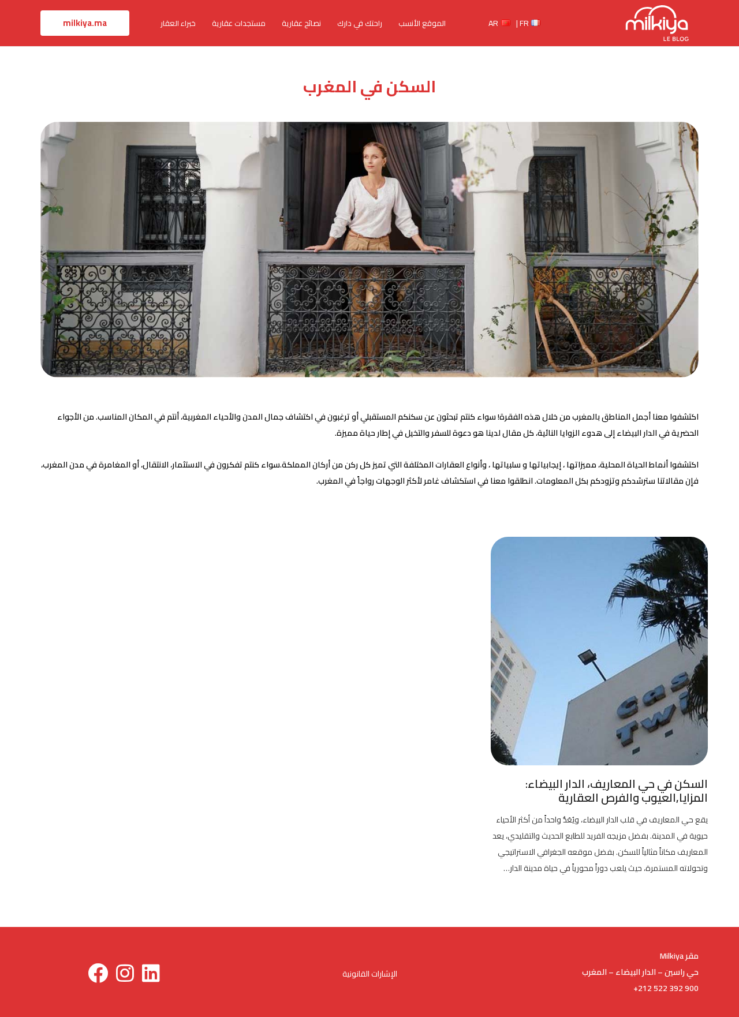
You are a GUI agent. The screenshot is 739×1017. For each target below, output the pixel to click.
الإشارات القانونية (369, 973)
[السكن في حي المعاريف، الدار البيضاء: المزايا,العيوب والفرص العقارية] (599, 544)
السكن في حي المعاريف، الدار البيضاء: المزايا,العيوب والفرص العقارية (616, 790)
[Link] (657, 23)
